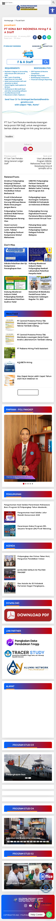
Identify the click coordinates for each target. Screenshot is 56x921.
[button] (52, 10)
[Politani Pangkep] (28, 7)
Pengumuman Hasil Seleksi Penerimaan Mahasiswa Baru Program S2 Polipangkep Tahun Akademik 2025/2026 (27, 506)
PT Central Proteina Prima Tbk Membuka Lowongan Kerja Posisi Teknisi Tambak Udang (33, 323)
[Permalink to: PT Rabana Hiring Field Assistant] (9, 352)
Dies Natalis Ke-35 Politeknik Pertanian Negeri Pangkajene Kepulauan (31, 584)
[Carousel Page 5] (21, 841)
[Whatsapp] (49, 37)
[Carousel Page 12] (44, 841)
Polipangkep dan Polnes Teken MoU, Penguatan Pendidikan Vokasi (34, 557)
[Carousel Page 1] (26, 778)
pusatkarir (10, 25)
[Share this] (35, 37)
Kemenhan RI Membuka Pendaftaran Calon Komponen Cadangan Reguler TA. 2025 (39, 296)
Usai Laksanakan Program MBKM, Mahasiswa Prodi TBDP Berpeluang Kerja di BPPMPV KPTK (41, 162)
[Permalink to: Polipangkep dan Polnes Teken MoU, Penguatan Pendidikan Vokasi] (9, 560)
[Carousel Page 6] (24, 841)
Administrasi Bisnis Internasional (23, 838)
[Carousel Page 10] (37, 841)
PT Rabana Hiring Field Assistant (32, 348)
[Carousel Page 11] (41, 841)
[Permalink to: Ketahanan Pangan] (28, 876)
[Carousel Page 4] (18, 841)
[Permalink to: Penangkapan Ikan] (28, 767)
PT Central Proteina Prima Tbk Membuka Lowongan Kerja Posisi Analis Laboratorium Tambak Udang (34, 337)
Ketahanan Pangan (16, 883)
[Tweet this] (40, 37)
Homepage (8, 20)
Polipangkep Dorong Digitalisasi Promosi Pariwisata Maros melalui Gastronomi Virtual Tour (40, 215)
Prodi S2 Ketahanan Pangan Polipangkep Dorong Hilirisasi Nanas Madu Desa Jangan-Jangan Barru (15, 202)
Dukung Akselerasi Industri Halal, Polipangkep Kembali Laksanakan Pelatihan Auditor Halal (14, 297)
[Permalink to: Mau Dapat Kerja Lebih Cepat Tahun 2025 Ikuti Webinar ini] (9, 380)
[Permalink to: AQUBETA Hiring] (9, 366)
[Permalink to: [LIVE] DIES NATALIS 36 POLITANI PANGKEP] (9, 574)
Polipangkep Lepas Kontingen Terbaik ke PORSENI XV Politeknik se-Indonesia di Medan (39, 201)
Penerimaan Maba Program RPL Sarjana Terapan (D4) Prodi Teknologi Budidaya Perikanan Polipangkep (34, 527)
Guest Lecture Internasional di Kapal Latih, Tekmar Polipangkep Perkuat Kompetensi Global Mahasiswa (14, 231)
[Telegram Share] (44, 37)
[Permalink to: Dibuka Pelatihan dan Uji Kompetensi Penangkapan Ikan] (15, 254)
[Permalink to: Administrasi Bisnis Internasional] (28, 831)
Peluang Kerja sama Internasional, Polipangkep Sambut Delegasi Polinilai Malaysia (38, 230)
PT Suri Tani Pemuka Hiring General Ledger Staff (13, 160)
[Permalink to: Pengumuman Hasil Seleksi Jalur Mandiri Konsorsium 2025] (9, 516)
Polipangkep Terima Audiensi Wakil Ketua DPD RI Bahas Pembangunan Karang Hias (14, 216)
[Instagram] (25, 149)
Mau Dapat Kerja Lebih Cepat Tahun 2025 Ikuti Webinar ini (34, 377)
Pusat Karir (20, 20)
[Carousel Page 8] (31, 841)
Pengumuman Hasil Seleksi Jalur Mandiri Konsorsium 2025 (32, 513)
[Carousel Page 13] (47, 841)
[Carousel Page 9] (34, 841)
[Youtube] (30, 149)
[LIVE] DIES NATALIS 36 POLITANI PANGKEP (32, 571)
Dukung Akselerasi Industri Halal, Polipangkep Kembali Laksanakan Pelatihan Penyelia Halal (39, 268)
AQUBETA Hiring (24, 362)
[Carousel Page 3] (15, 841)
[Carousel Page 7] (28, 841)
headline (9, 136)
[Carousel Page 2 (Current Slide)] (29, 778)
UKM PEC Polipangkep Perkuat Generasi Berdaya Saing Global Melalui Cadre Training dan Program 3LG (39, 186)
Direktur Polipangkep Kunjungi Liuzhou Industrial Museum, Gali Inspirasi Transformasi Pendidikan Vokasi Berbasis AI (15, 187)
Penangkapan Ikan (16, 774)
